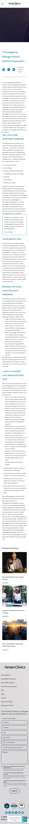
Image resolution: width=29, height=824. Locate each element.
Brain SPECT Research (8, 679)
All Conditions (5, 675)
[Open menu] (2, 4)
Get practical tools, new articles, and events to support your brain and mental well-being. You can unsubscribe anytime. (15, 783)
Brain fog (6, 171)
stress (21, 435)
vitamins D (18, 453)
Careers (3, 698)
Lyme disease (17, 341)
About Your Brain (6, 701)
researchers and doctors (8, 312)
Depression (7, 183)
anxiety (13, 183)
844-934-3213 (21, 714)
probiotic (12, 453)
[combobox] (3, 742)
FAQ (2, 690)
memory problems (19, 174)
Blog (2, 694)
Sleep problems (8, 180)
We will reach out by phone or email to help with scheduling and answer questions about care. (14, 768)
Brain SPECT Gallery (7, 682)
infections (15, 263)
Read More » (5, 583)
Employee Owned (7, 705)
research (10, 344)
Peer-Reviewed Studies (9, 686)
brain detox (17, 462)
